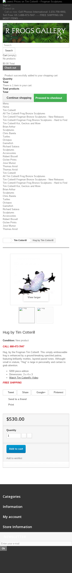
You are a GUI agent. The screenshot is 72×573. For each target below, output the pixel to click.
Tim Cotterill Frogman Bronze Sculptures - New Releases (33, 116)
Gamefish (8, 143)
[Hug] (27, 315)
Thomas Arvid (10, 166)
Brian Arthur (9, 126)
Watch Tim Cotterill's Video (23, 377)
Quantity (11, 430)
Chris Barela (9, 133)
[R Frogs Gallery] (36, 33)
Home (6, 106)
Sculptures (8, 130)
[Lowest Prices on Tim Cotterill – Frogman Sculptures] (36, 2)
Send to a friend (17, 399)
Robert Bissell (10, 156)
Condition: (9, 340)
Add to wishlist (14, 458)
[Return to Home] (6, 240)
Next (56, 316)
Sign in (6, 5)
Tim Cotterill (9, 110)
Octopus (7, 140)
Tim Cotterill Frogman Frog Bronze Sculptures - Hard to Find (35, 120)
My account (12, 516)
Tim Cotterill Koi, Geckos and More (21, 123)
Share (24, 392)
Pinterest (58, 392)
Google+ (41, 392)
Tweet (10, 392)
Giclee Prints (10, 159)
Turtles (6, 136)
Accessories (9, 153)
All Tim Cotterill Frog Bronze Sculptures (24, 113)
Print (11, 404)
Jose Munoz (9, 163)
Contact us (8, 8)
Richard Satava (11, 146)
